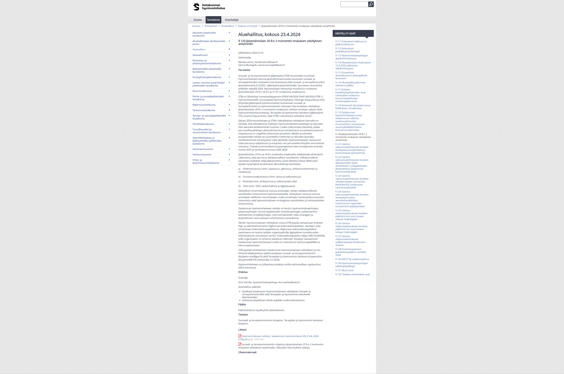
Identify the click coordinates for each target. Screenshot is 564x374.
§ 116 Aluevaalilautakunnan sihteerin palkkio (350, 84)
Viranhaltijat (232, 19)
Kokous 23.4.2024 (247, 26)
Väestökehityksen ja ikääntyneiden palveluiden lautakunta (207, 140)
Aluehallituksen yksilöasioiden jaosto (209, 42)
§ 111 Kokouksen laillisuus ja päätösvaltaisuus (351, 43)
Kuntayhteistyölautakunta (207, 77)
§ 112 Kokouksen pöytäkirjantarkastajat (347, 50)
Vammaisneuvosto (203, 149)
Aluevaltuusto (200, 55)
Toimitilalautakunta (203, 124)
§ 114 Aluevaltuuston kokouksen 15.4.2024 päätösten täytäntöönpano (353, 65)
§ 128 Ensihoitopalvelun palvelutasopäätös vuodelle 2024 (350, 252)
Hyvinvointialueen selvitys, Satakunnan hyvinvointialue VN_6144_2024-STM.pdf (278, 338)
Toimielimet (213, 19)
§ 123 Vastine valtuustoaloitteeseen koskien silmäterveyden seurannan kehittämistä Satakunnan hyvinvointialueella (352, 181)
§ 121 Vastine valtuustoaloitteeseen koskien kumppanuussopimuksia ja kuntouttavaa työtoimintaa (352, 148)
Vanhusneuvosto (202, 154)
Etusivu (198, 19)
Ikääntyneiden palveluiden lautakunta (207, 70)
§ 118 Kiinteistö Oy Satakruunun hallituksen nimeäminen (353, 107)
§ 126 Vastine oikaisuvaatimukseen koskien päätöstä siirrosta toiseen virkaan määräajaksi (351, 228)
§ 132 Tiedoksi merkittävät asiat (352, 274)
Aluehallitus (227, 26)
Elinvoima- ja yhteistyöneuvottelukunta (207, 62)
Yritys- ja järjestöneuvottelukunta (206, 161)
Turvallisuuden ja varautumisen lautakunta (206, 131)
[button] (371, 4)
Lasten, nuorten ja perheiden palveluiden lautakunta (209, 84)
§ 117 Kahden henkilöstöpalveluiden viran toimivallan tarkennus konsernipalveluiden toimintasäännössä (350, 95)
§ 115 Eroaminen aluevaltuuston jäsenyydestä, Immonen (351, 75)
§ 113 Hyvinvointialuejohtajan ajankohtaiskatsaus (351, 57)
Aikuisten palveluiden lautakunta (204, 34)
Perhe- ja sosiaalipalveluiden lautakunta (208, 98)
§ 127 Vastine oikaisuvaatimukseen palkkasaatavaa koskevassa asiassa (350, 240)
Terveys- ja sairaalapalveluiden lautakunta (209, 117)
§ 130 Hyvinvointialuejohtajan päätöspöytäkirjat (351, 265)
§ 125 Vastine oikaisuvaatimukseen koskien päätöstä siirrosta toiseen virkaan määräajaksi (351, 215)
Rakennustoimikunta (204, 104)
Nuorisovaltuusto (202, 91)
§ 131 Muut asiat (344, 270)
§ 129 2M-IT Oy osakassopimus (352, 259)
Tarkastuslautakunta (204, 110)
